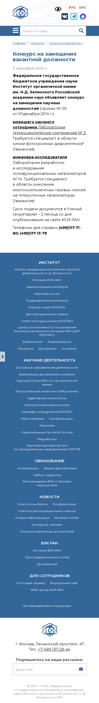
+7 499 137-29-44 (54, 649)
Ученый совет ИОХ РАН (46, 307)
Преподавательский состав (47, 557)
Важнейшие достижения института (47, 374)
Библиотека (33, 342)
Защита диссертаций (60, 468)
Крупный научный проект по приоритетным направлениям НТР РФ (47, 447)
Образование (49, 461)
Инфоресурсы (59, 342)
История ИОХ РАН (46, 280)
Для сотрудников (49, 575)
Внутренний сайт (64, 583)
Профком (26, 348)
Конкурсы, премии (47, 524)
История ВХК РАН (47, 550)
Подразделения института (47, 300)
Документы (48, 348)
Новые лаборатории (32, 518)
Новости (49, 497)
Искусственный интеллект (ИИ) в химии (47, 391)
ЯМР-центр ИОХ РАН (46, 590)
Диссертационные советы (47, 314)
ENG (82, 7)
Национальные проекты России (47, 432)
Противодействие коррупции (47, 606)
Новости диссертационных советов (47, 511)
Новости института (32, 504)
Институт (49, 262)
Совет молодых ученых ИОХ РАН (47, 321)
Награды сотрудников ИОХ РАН (47, 412)
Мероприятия (32, 418)
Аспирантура (28, 468)
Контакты (69, 348)
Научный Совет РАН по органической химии (46, 382)
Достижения (47, 564)
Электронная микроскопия (47, 405)
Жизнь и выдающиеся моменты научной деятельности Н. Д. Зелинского (46, 271)
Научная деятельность (49, 360)
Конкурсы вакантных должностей (47, 531)
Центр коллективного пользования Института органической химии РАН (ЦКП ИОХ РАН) (47, 331)
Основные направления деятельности (47, 367)
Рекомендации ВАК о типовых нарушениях (47, 483)
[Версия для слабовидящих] (58, 9)
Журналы (47, 425)
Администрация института (47, 287)
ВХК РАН (49, 543)
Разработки (47, 439)
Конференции (61, 418)
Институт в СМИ (66, 518)
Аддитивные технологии (47, 398)
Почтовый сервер (30, 583)
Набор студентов (47, 475)
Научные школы (47, 293)
